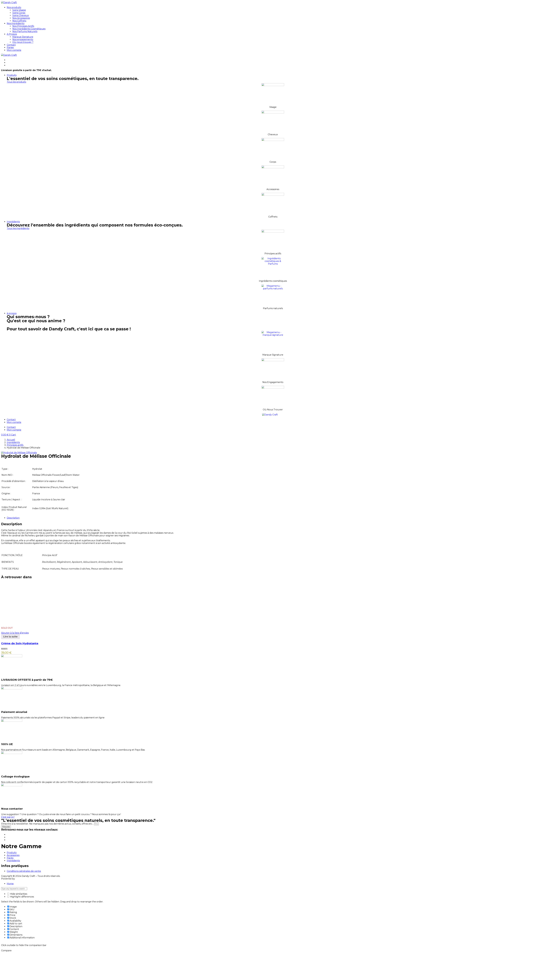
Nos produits (14, 7)
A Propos (12, 34)
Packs (10, 858)
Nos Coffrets (19, 20)
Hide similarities (18, 894)
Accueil (11, 439)
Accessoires (13, 855)
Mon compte (14, 50)
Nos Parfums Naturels (24, 31)
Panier (10, 47)
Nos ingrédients (15, 23)
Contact (11, 44)
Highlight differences (22, 896)
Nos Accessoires (21, 18)
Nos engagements (22, 39)
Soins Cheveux (20, 15)
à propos (11, 313)
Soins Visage (19, 10)
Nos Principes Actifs (23, 26)
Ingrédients (13, 221)
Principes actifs (15, 445)
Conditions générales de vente (24, 871)
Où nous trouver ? (22, 42)
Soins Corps (18, 12)
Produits (11, 75)
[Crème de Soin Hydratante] (22, 623)
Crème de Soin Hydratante (19, 643)
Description (13, 517)
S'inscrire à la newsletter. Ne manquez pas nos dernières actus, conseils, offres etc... (47, 823)
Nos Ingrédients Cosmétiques (28, 28)
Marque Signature (22, 36)
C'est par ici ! (7, 817)
